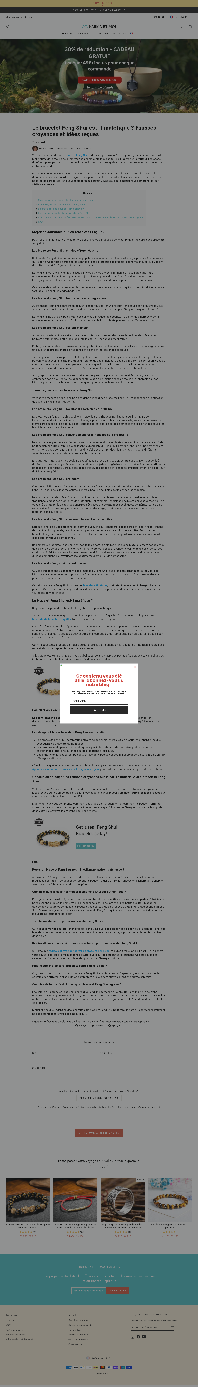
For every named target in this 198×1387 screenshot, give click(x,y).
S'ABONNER (99, 710)
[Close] (134, 666)
